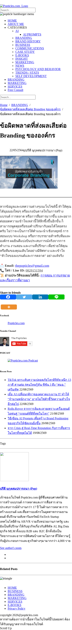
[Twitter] (24, 296)
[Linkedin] (40, 296)
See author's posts (11, 548)
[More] (9, 304)
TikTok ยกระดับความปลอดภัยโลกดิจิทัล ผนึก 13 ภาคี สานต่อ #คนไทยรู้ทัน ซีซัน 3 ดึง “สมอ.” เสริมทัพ (39, 384)
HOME (12, 20)
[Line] (56, 296)
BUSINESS (22, 44)
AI (17, 31)
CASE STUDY (25, 51)
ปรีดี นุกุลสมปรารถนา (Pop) (18, 488)
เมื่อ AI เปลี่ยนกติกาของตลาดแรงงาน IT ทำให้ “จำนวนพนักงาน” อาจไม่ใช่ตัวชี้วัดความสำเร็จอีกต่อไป (39, 399)
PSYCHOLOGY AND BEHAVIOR (38, 69)
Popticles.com (16, 323)
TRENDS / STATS (27, 72)
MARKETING (24, 62)
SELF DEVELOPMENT (31, 76)
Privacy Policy (16, 608)
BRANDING (23, 38)
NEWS (19, 65)
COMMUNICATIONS (29, 48)
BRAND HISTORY (28, 41)
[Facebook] (8, 296)
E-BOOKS (22, 55)
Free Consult (15, 90)
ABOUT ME (16, 24)
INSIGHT (21, 58)
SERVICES (15, 86)
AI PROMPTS (32, 34)
